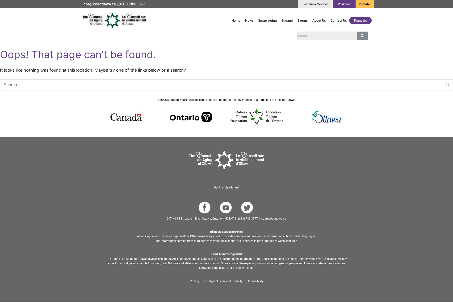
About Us (319, 20)
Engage (287, 20)
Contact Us (339, 20)
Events (303, 20)
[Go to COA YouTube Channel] (225, 207)
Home (235, 20)
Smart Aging (267, 20)
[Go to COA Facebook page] (204, 207)
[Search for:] (226, 84)
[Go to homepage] (226, 160)
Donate (364, 4)
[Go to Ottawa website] (326, 116)
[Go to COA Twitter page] (246, 207)
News (249, 20)
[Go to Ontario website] (191, 117)
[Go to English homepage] (114, 20)
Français (360, 20)
